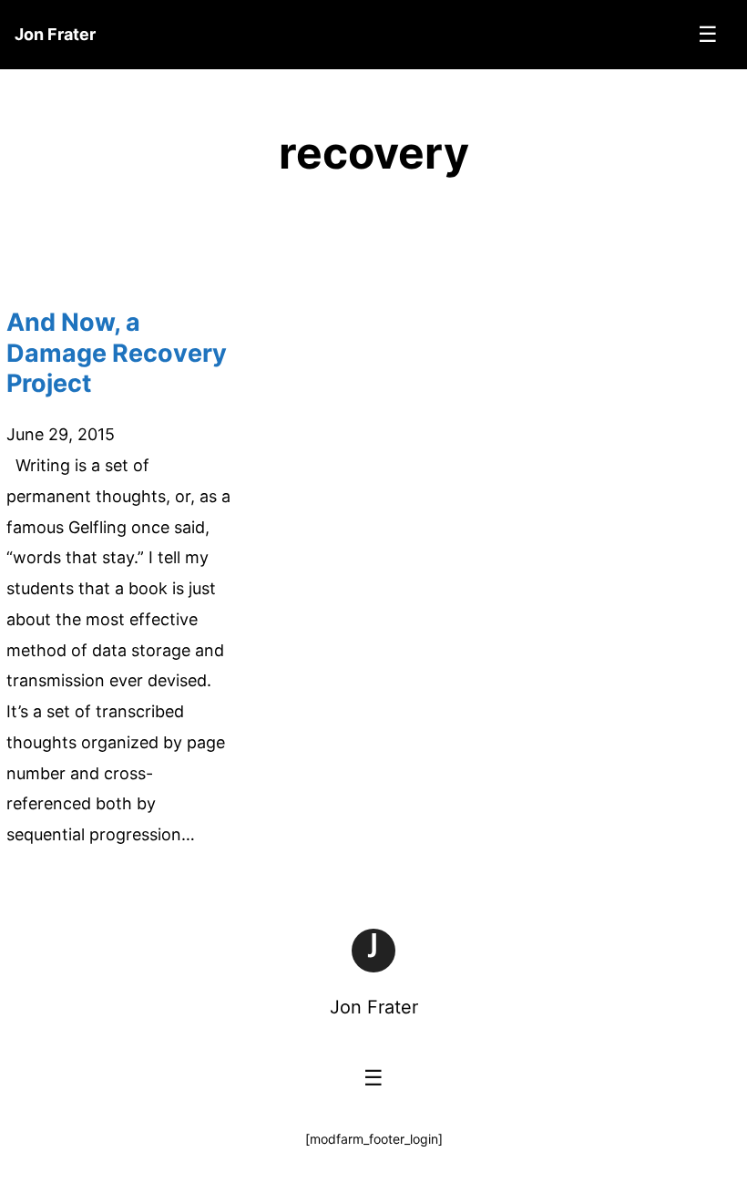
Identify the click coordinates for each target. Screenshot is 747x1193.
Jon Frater (374, 1007)
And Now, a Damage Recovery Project (116, 353)
